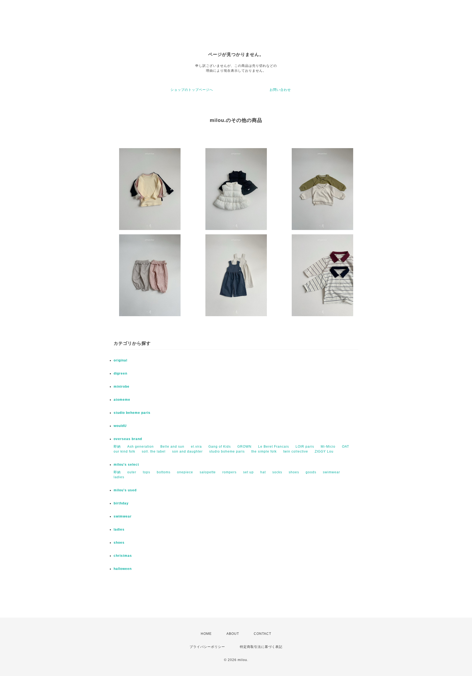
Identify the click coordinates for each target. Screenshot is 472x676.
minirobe (121, 386)
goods (311, 472)
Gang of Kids (219, 446)
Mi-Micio (328, 446)
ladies (119, 477)
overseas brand (128, 439)
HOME (206, 634)
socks (277, 472)
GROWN (244, 446)
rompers (229, 472)
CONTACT (262, 634)
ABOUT (232, 634)
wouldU (120, 426)
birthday (121, 503)
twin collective (295, 451)
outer (131, 472)
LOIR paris (305, 446)
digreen (120, 373)
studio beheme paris (132, 413)
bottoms (163, 472)
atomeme (122, 400)
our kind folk (124, 451)
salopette (208, 472)
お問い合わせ (280, 90)
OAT (345, 446)
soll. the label (154, 451)
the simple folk (264, 451)
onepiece (185, 472)
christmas (123, 556)
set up (248, 472)
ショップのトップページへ (191, 90)
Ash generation (140, 446)
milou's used (125, 490)
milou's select (126, 464)
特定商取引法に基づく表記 (261, 647)
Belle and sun (172, 446)
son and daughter (187, 451)
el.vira (196, 446)
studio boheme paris (227, 451)
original (120, 360)
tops (146, 472)
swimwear (331, 472)
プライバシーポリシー (207, 647)
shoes (294, 472)
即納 (117, 446)
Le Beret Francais (273, 446)
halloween (123, 569)
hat (263, 472)
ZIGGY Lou (324, 451)
